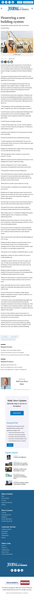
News (3, 496)
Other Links (6, 543)
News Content (7, 494)
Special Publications (7, 519)
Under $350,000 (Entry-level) (16, 432)
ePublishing (25, 593)
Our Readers (5, 531)
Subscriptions (5, 535)
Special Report (14, 336)
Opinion (3, 504)
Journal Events (5, 550)
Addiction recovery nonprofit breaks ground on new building (15, 355)
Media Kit (4, 537)
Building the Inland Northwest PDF (9, 365)
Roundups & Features (7, 502)
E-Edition (4, 512)
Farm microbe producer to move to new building (12, 352)
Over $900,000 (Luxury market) (17, 441)
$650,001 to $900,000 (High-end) (18, 438)
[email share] (11, 62)
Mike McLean (12, 58)
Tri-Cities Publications (7, 554)
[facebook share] (8, 62)
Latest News (4, 336)
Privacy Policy (5, 552)
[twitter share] (5, 62)
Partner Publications (7, 521)
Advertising (4, 533)
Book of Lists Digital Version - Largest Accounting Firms (14, 369)
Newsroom (4, 517)
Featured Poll (12, 423)
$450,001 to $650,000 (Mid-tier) (17, 436)
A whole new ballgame (19, 457)
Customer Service (8, 527)
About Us (4, 545)
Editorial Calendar (6, 529)
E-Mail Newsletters (6, 515)
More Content (7, 510)
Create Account (28, 2)
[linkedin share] (2, 62)
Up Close (4, 500)
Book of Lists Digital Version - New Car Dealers (11, 367)
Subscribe (17, 413)
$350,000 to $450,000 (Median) (17, 434)
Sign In (20, 2)
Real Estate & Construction (8, 339)
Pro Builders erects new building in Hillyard (11, 350)
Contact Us (4, 548)
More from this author (21, 389)
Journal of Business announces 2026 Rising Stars (20, 476)
